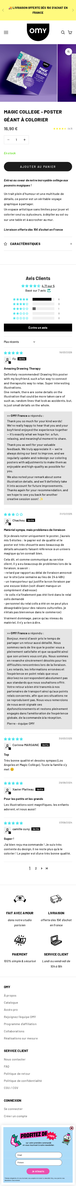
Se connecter (13, 1109)
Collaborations (14, 1031)
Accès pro (11, 1009)
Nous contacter (15, 1059)
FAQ (6, 1066)
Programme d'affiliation (20, 1024)
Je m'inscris (38, 1171)
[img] (13, 353)
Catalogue (11, 1002)
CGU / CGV (11, 1088)
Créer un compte (15, 1116)
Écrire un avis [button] (37, 327)
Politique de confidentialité (23, 1080)
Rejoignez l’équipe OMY (20, 1017)
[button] (21, 299)
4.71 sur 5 (48, 286)
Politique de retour (17, 1073)
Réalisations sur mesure (21, 1038)
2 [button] (36, 868)
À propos (10, 995)
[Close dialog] (72, 1128)
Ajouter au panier (38, 166)
